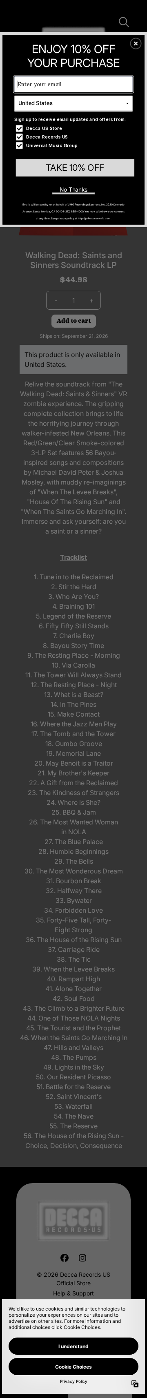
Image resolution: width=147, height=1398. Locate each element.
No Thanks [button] (74, 189)
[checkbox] (74, 128)
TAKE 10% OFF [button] (75, 167)
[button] (136, 44)
